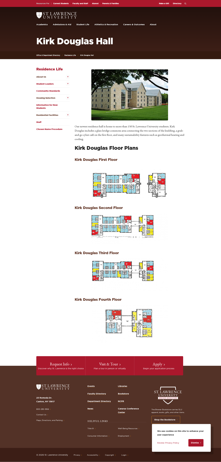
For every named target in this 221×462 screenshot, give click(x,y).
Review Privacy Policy (168, 443)
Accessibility (92, 455)
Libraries (122, 386)
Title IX (90, 428)
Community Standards (48, 91)
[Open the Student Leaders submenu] (66, 83)
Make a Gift (164, 3)
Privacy (77, 455)
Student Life (82, 24)
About (153, 24)
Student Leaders (45, 84)
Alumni (95, 3)
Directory (177, 3)
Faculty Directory (96, 394)
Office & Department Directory (48, 55)
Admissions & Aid (62, 24)
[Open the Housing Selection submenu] (66, 97)
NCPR (121, 401)
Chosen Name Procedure (49, 129)
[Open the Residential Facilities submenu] (66, 115)
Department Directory (99, 401)
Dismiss (195, 443)
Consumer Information (97, 436)
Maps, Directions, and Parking (49, 420)
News (90, 408)
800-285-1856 (42, 409)
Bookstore (123, 394)
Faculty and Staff (80, 3)
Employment (123, 436)
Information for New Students (47, 106)
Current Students (61, 3)
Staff (38, 122)
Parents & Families (110, 3)
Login (123, 455)
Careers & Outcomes (134, 24)
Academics (42, 24)
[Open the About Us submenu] (66, 76)
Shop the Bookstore (164, 419)
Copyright (109, 455)
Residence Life (70, 55)
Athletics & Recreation (106, 24)
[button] (129, 94)
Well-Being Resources (127, 428)
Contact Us (41, 415)
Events (91, 386)
